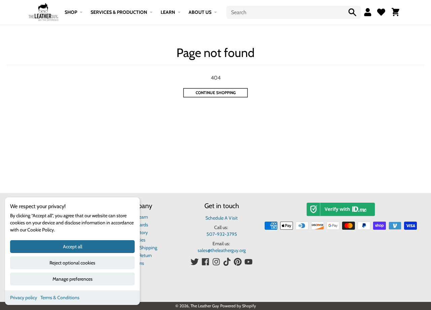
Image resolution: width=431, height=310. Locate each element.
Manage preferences (73, 279)
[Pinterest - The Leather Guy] (238, 262)
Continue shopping (216, 92)
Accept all (72, 247)
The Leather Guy (205, 305)
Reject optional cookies (72, 263)
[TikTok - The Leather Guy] (227, 262)
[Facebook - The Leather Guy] (205, 262)
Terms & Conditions (59, 297)
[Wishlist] (381, 12)
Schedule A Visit (221, 218)
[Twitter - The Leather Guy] (195, 262)
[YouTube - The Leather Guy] (248, 262)
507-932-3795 (221, 234)
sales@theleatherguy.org (222, 250)
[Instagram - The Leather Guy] (216, 262)
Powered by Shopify (238, 305)
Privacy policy (23, 297)
